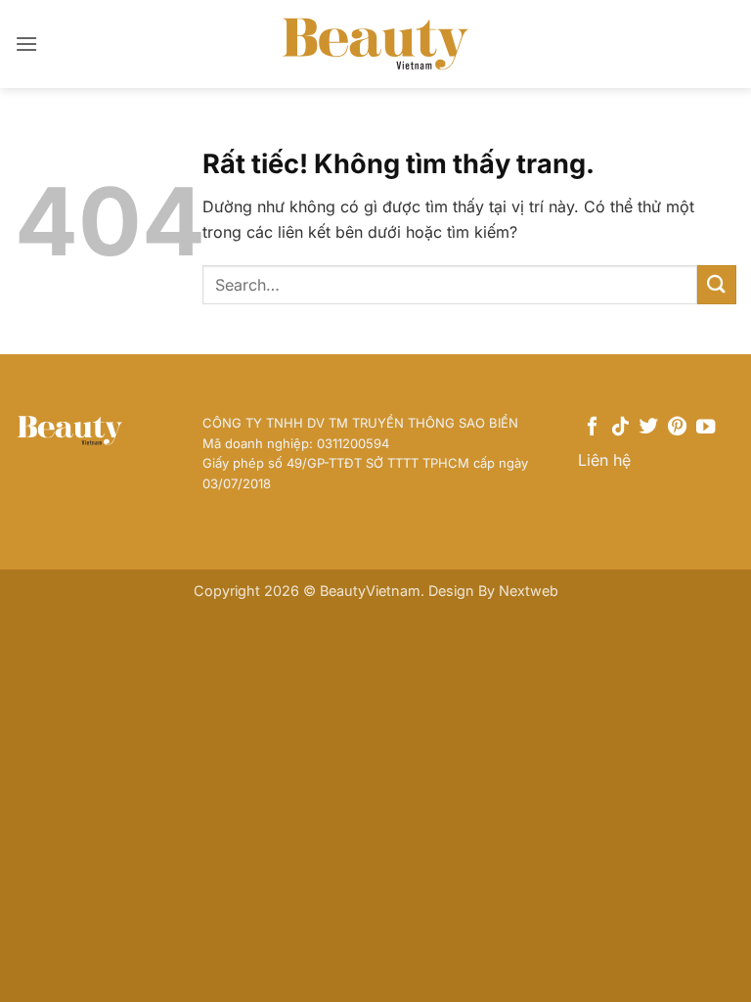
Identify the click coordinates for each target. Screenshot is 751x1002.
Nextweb (528, 590)
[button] (26, 44)
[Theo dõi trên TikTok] (620, 427)
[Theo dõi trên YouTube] (705, 427)
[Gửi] (716, 284)
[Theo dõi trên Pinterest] (677, 427)
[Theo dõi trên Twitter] (649, 427)
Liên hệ (604, 460)
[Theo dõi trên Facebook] (592, 427)
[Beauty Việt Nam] (375, 43)
